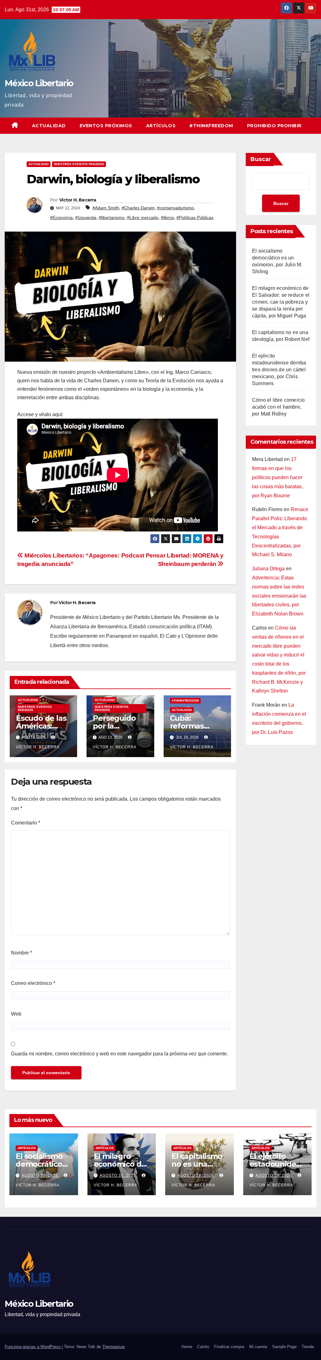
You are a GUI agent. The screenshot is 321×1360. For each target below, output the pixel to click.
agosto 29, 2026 (196, 1175)
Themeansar (113, 1346)
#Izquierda (85, 217)
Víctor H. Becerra (77, 200)
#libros (167, 217)
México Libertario (39, 83)
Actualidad (49, 125)
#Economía (61, 217)
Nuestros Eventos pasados (79, 164)
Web (16, 1014)
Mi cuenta (258, 1346)
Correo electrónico (33, 983)
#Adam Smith (105, 207)
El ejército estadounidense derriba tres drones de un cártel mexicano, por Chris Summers (279, 369)
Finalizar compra (229, 1346)
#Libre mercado (142, 217)
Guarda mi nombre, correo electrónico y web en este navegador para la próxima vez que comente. (119, 1053)
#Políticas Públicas (194, 217)
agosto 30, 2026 (40, 1175)
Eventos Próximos (106, 125)
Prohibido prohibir (274, 125)
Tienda (308, 1346)
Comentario (25, 822)
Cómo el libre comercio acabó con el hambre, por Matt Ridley (278, 406)
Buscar (260, 159)
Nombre (21, 952)
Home (187, 1346)
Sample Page (284, 1346)
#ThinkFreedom (211, 125)
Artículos (161, 125)
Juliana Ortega (268, 568)
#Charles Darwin (138, 207)
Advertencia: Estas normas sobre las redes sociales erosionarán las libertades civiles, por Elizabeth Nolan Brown (279, 595)
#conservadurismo (175, 207)
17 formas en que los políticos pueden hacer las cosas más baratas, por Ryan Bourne (277, 477)
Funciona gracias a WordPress (33, 1346)
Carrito (203, 1346)
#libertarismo (111, 217)
